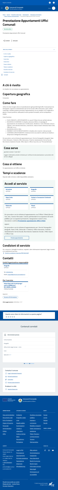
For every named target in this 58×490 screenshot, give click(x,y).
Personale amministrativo (7, 427)
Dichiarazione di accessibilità (34, 473)
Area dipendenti (34, 458)
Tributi (33, 206)
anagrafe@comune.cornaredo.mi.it (16, 274)
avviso (45, 418)
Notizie (46, 420)
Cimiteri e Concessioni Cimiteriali (41, 197)
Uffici (4, 434)
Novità (45, 423)
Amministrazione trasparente (35, 454)
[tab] (24, 363)
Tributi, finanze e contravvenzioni (34, 435)
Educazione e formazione (20, 440)
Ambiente (19, 415)
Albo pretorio (33, 450)
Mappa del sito (7, 484)
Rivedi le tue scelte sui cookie (11, 482)
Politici (5, 431)
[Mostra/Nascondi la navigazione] (2, 8)
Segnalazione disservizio (20, 462)
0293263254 (9, 272)
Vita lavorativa (34, 442)
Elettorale (9, 206)
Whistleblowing (20, 466)
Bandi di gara (33, 464)
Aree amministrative (8, 415)
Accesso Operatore (8, 486)
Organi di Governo (8, 423)
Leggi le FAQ (19, 450)
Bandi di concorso (35, 461)
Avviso (45, 415)
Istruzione (9, 189)
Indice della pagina (7, 49)
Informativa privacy (35, 466)
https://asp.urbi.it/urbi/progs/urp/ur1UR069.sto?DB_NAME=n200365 (13, 285)
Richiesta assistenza (22, 458)
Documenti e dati (8, 418)
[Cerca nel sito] (53, 8)
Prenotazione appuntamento (20, 454)
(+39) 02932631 (7, 463)
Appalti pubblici (20, 423)
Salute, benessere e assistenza (35, 430)
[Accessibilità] (50, 3)
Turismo (32, 439)
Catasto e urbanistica (19, 430)
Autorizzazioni (20, 426)
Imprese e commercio (33, 421)
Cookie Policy (16, 484)
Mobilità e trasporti (35, 426)
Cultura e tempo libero (20, 435)
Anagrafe (33, 189)
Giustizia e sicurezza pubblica (35, 416)
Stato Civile (9, 197)
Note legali (33, 469)
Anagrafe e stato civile (21, 419)
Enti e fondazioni (7, 420)
